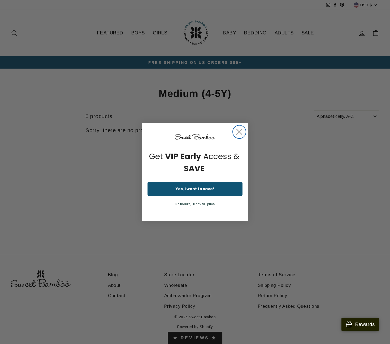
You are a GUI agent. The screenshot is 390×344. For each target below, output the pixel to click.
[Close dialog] (239, 132)
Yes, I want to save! (195, 188)
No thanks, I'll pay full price (195, 204)
